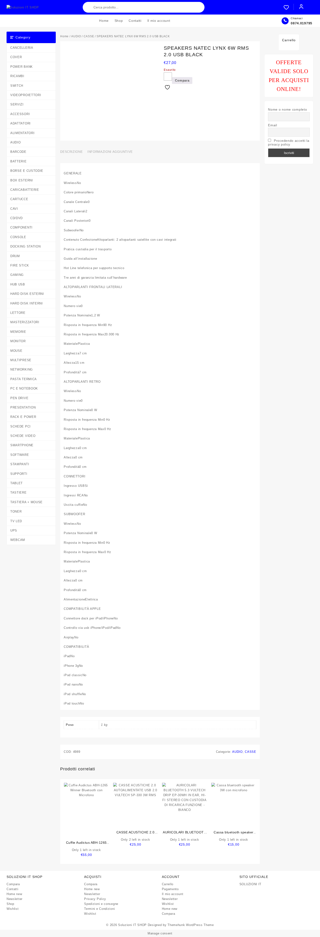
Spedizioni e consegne (101, 904)
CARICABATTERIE (24, 189)
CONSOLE (18, 237)
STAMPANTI (19, 464)
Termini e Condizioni (99, 909)
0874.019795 (301, 23)
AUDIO (15, 142)
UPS (13, 530)
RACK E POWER (23, 417)
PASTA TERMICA (23, 379)
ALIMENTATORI (22, 133)
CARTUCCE (19, 199)
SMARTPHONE (21, 445)
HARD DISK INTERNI (26, 303)
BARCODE (18, 152)
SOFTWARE (19, 455)
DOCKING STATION (25, 246)
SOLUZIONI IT (250, 884)
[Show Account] (301, 7)
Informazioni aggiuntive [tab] (110, 152)
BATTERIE (18, 161)
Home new (14, 894)
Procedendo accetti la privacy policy (288, 142)
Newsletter (14, 899)
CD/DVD (16, 218)
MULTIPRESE (20, 360)
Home (64, 36)
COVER (16, 57)
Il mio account (172, 894)
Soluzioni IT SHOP (132, 925)
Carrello (168, 884)
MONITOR (18, 341)
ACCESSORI (20, 114)
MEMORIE (18, 332)
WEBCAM (17, 540)
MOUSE (16, 350)
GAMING (17, 275)
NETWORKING (21, 369)
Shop (10, 904)
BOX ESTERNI (21, 180)
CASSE (89, 36)
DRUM (15, 256)
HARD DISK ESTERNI (27, 294)
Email (272, 125)
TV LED (16, 521)
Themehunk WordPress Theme (190, 925)
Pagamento (170, 889)
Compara (13, 884)
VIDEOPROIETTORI (25, 95)
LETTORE (18, 313)
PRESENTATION (23, 407)
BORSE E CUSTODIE (26, 170)
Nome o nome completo (287, 109)
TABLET (16, 483)
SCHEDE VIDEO (22, 436)
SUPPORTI (18, 474)
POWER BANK (21, 66)
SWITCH (16, 85)
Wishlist (13, 909)
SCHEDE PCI (20, 426)
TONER (16, 511)
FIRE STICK (19, 265)
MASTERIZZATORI (24, 322)
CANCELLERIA (21, 47)
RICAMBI (17, 76)
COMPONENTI (21, 227)
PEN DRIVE (19, 398)
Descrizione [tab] (71, 152)
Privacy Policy (95, 899)
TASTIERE (18, 492)
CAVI (14, 208)
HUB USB (17, 284)
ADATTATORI (20, 123)
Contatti (13, 889)
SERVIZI (17, 104)
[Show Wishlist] (288, 7)
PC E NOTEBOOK (24, 388)
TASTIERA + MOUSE (26, 502)
